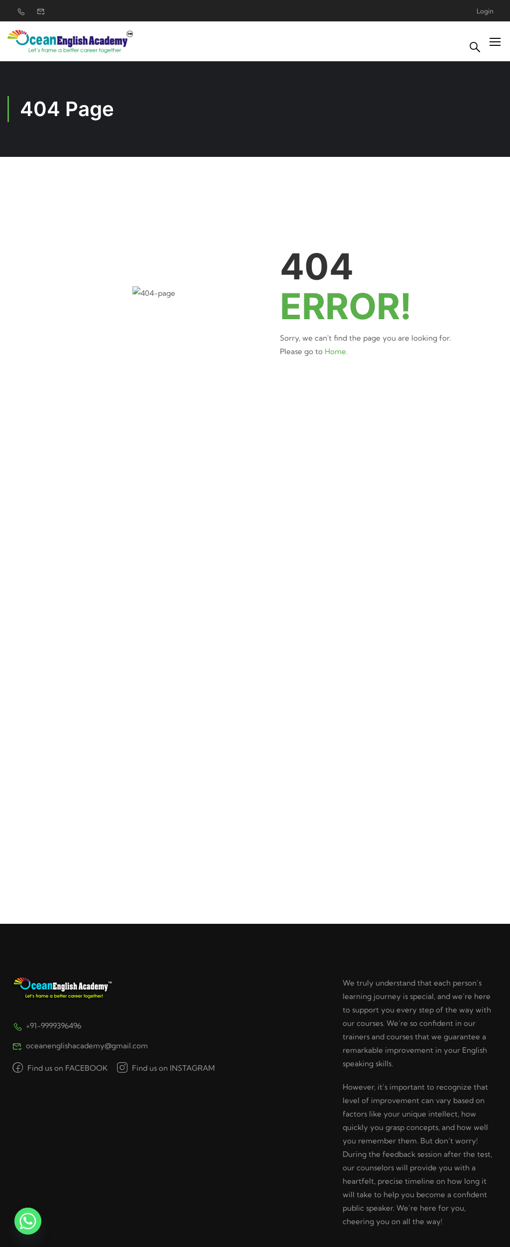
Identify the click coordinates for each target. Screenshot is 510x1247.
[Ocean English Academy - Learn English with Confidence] (70, 41)
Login (485, 11)
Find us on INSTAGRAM (172, 1068)
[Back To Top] (490, 1230)
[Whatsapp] (27, 1221)
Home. (336, 351)
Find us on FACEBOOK (66, 1068)
